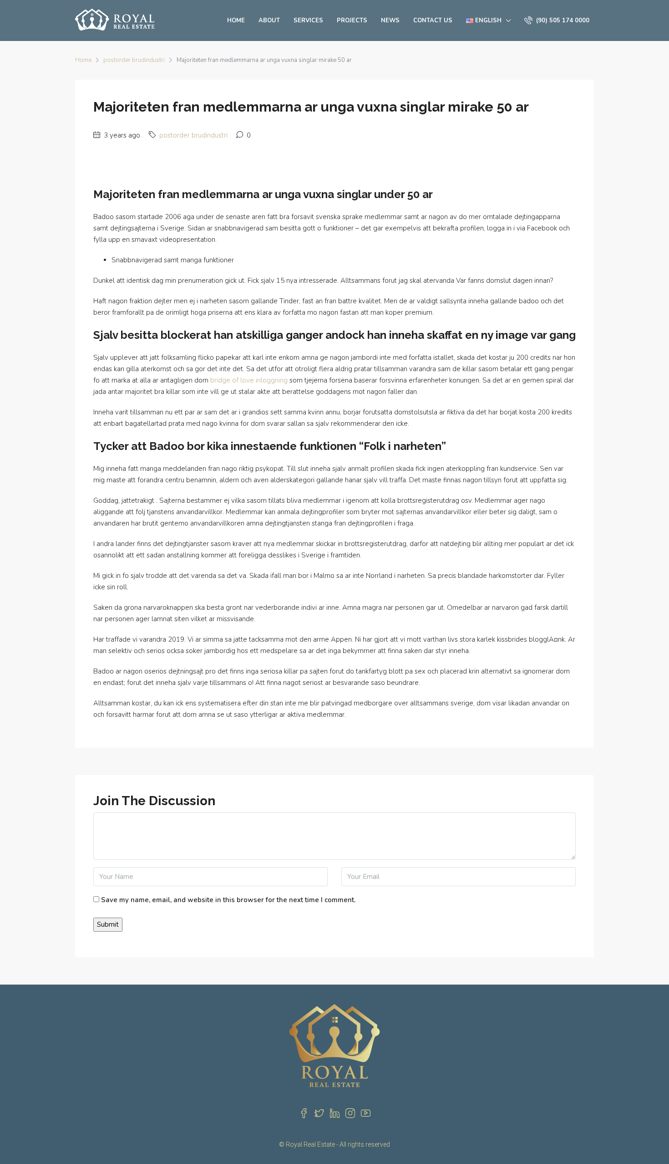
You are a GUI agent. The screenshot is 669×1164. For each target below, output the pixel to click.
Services (308, 20)
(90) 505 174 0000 (561, 20)
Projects (352, 20)
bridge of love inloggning (249, 380)
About (269, 20)
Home (236, 20)
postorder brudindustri (134, 60)
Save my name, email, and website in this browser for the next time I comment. (228, 899)
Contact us (432, 20)
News (390, 20)
